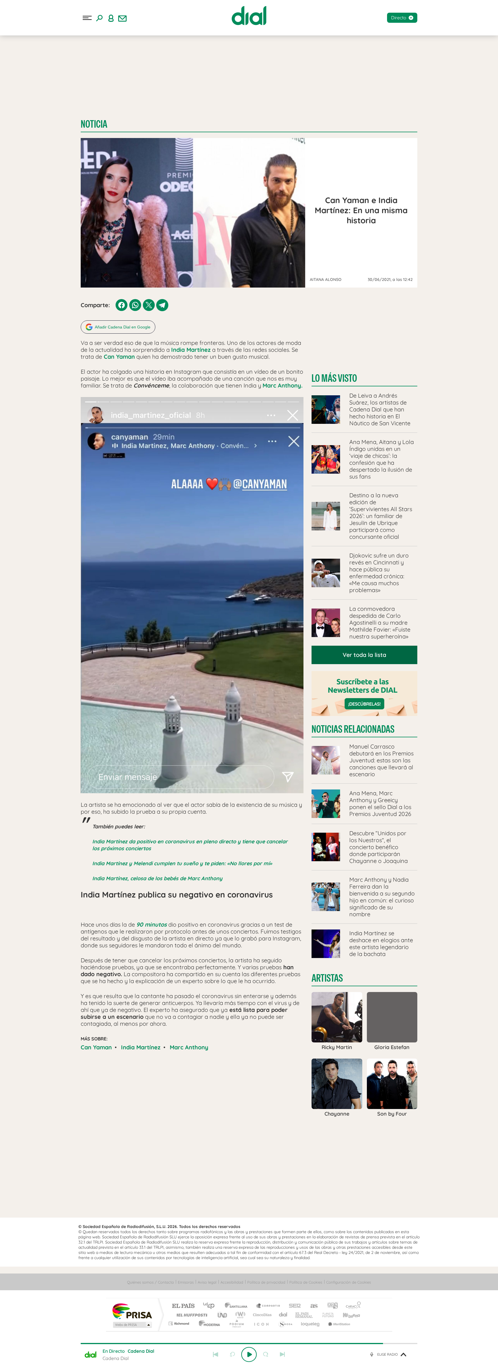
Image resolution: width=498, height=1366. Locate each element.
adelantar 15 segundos (265, 1354)
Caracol (352, 1306)
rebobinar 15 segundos (232, 1354)
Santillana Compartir (268, 1306)
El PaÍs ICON (261, 1323)
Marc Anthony (189, 1047)
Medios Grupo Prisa (131, 1324)
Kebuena (346, 1314)
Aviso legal (207, 1282)
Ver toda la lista (364, 654)
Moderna (208, 1323)
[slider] (249, 1343)
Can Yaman (96, 1047)
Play (249, 1354)
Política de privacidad (266, 1282)
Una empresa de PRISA (132, 1311)
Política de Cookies (305, 1282)
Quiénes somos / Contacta (150, 1282)
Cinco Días (261, 1314)
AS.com (311, 1306)
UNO (222, 1314)
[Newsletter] (122, 18)
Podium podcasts (236, 1323)
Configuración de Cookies (348, 1282)
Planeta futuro (325, 1314)
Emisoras (186, 1282)
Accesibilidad (231, 1282)
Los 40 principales (211, 1306)
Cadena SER (293, 1306)
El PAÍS (183, 1306)
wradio (239, 1314)
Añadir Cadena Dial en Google (122, 327)
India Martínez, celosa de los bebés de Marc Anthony (157, 878)
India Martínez (141, 1047)
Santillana (237, 1306)
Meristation (338, 1323)
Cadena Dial (283, 1314)
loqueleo (311, 1323)
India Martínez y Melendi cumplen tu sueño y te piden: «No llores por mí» (182, 863)
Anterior (215, 1354)
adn (330, 1306)
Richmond (179, 1323)
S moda (285, 1323)
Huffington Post (191, 1314)
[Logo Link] (249, 15)
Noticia (94, 124)
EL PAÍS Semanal (304, 1314)
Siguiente (282, 1354)
